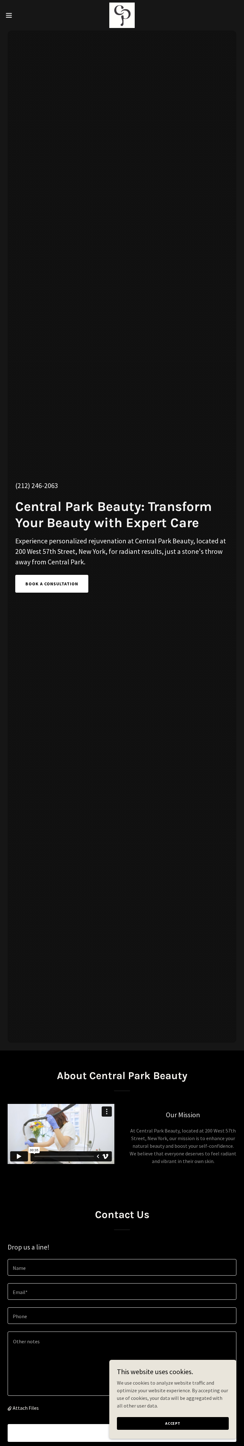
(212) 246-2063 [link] (36, 485)
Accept (172, 1423)
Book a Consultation (51, 584)
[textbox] (122, 1267)
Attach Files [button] (26, 1408)
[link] (122, 15)
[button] (20, 15)
